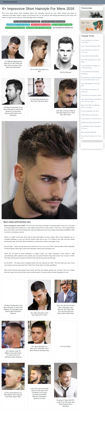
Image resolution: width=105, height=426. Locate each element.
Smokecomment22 (10, 2)
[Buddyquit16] (91, 14)
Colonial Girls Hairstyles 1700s (91, 95)
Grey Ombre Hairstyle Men (90, 56)
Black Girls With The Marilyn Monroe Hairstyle (90, 106)
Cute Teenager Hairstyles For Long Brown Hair (90, 67)
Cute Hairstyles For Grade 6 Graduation (90, 41)
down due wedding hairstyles (40, 24)
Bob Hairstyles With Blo (88, 132)
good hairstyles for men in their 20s (18, 24)
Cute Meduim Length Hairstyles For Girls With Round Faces (91, 79)
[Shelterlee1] (91, 25)
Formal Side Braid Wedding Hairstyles (90, 73)
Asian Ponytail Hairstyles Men (90, 46)
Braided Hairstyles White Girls (90, 122)
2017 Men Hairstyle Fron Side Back (91, 61)
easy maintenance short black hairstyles (26, 21)
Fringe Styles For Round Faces (91, 119)
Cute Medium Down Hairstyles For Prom (91, 127)
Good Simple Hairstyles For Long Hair (90, 90)
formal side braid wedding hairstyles (53, 21)
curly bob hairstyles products (15, 27)
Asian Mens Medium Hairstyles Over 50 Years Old (91, 100)
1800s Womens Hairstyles (89, 115)
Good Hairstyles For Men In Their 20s (90, 51)
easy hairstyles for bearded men (63, 27)
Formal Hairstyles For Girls (90, 111)
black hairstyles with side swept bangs (38, 27)
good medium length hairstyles (62, 24)
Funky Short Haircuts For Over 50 (91, 137)
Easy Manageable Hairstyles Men (90, 84)
